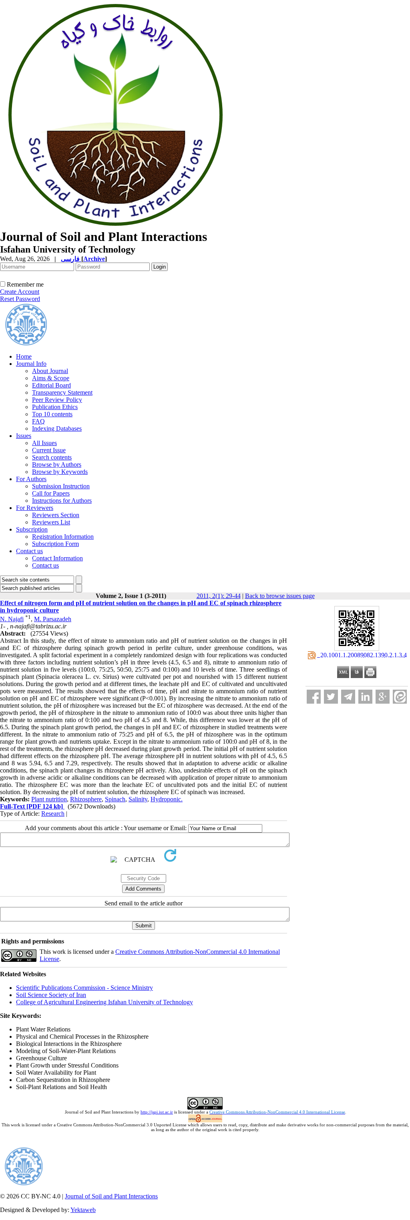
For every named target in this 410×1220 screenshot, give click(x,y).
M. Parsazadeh (52, 619)
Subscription (32, 529)
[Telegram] (348, 697)
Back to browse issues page (280, 595)
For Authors (31, 479)
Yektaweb (83, 1209)
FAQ (38, 421)
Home (24, 356)
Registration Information (63, 536)
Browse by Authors (56, 464)
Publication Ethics (55, 406)
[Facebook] (314, 697)
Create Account (19, 291)
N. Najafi (12, 619)
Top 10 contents (52, 414)
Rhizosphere (86, 799)
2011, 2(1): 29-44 (219, 595)
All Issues (44, 442)
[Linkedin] (365, 697)
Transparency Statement (62, 392)
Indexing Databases (57, 428)
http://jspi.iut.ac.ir (157, 1112)
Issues (23, 435)
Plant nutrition (49, 799)
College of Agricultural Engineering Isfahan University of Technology (104, 1002)
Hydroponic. (167, 799)
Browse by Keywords (60, 471)
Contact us (29, 551)
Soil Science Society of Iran (51, 994)
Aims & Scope (50, 378)
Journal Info (31, 363)
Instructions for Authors (62, 500)
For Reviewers (34, 507)
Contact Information (57, 558)
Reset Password (20, 298)
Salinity (138, 799)
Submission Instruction (61, 486)
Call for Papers (51, 493)
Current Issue (49, 450)
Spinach (115, 799)
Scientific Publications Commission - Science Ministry (84, 987)
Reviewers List (51, 522)
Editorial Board (51, 385)
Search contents (52, 457)
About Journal (50, 370)
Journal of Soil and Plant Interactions (111, 1196)
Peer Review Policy (57, 399)
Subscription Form (55, 543)
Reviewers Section (55, 515)
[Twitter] (331, 697)
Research (52, 813)
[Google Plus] (383, 697)
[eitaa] (400, 697)
